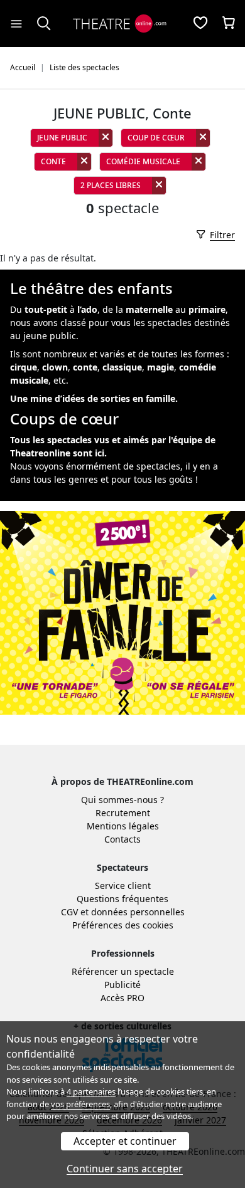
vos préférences (80, 1104)
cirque (23, 367)
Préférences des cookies (122, 925)
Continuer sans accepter (125, 1168)
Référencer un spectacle (123, 971)
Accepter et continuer (125, 1141)
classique (122, 367)
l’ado (87, 309)
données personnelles (138, 912)
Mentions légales (123, 826)
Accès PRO (122, 998)
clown (55, 367)
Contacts (122, 839)
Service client (123, 885)
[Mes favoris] (200, 23)
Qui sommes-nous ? (122, 800)
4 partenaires (91, 1091)
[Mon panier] (228, 23)
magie (160, 367)
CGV (69, 912)
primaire (207, 309)
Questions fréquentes (122, 899)
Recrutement (122, 813)
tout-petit (45, 309)
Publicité (122, 985)
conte (85, 367)
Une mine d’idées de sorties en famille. (94, 398)
